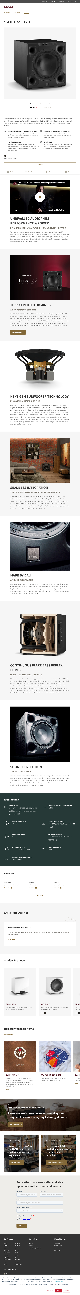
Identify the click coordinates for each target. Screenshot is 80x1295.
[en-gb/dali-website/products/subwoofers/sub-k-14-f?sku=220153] (45, 1013)
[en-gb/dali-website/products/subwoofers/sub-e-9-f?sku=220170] (76, 1013)
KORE (5, 1243)
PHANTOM (17, 1262)
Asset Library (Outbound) (35, 1248)
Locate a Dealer (57, 1243)
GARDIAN (17, 1259)
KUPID (16, 1248)
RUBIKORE (6, 1250)
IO (15, 1257)
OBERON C (17, 1245)
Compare (40, 165)
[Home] (8, 7)
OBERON (17, 1243)
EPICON (6, 1248)
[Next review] (73, 919)
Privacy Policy (59, 1281)
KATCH (17, 1255)
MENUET (6, 1255)
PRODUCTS (7, 13)
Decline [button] (67, 1290)
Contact (55, 1248)
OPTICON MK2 (7, 1259)
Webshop (31, 1245)
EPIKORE (6, 1245)
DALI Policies (57, 1250)
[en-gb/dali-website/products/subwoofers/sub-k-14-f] (55, 985)
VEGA (16, 1252)
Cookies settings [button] (49, 1290)
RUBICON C (7, 1252)
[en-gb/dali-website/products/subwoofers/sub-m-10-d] (20, 985)
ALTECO (17, 1250)
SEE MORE (40, 895)
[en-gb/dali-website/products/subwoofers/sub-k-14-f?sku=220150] (42, 1013)
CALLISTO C (7, 1257)
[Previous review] (67, 919)
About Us (31, 1243)
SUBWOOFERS (16, 13)
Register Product (58, 1245)
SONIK (5, 1264)
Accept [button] (58, 1290)
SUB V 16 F (26, 13)
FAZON (5, 1262)
